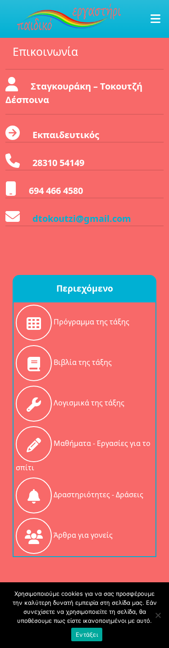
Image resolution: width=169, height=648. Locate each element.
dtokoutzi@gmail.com (81, 218)
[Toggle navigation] (151, 19)
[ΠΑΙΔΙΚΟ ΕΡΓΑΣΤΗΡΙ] (68, 16)
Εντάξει (87, 634)
